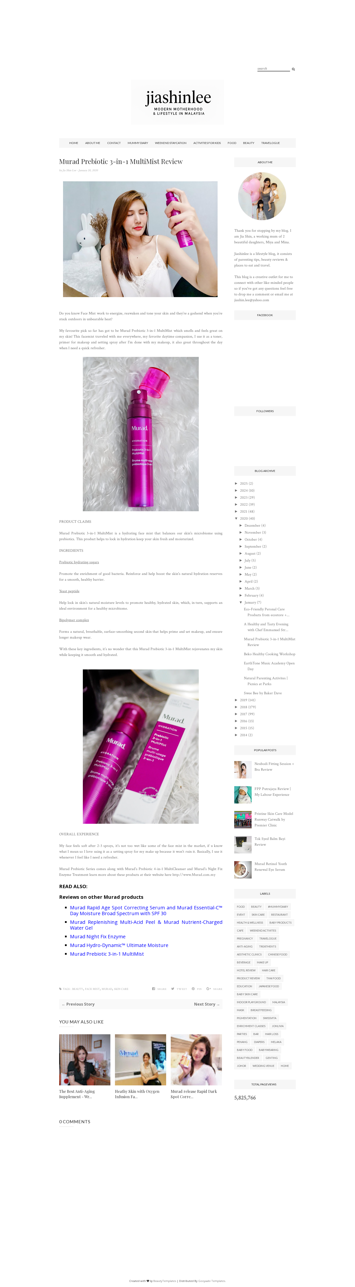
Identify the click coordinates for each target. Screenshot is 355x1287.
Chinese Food (277, 954)
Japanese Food (269, 986)
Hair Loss (271, 1033)
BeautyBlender (248, 1057)
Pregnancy (245, 938)
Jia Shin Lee (70, 170)
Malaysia (278, 1002)
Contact (114, 143)
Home (73, 143)
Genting (272, 1057)
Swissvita (269, 1018)
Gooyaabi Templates (211, 1281)
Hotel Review (246, 970)
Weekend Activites (263, 930)
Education (244, 986)
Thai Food (273, 978)
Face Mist (92, 989)
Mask (240, 1010)
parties (242, 1033)
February (251, 595)
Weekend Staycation (170, 143)
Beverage (243, 962)
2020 (244, 518)
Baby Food (244, 1049)
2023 (244, 497)
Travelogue (270, 143)
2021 (243, 511)
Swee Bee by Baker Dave (263, 693)
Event (241, 914)
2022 (244, 504)
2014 (243, 735)
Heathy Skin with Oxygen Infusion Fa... (137, 1094)
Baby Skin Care (247, 994)
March (250, 588)
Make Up (262, 962)
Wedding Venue (263, 1065)
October (251, 539)
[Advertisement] (177, 46)
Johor (241, 1065)
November (253, 532)
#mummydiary (278, 906)
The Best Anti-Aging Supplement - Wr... (77, 1094)
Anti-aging (245, 946)
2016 (243, 721)
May (248, 574)
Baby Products (280, 922)
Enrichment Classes (251, 1026)
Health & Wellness (250, 922)
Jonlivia (278, 1026)
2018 (243, 707)
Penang (242, 1041)
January (250, 602)
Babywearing (268, 1049)
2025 (244, 483)
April (249, 581)
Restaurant (279, 914)
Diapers (259, 1041)
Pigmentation (246, 1018)
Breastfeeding (261, 1010)
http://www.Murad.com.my (193, 874)
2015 (243, 728)
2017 (243, 714)
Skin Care (121, 989)
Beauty (248, 143)
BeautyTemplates (164, 1281)
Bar (256, 1033)
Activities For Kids (207, 143)
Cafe (240, 930)
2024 (244, 490)
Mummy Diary (138, 143)
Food (232, 143)
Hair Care (268, 970)
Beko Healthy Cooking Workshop (269, 654)
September (253, 546)
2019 (243, 700)
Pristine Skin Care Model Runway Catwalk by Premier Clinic (274, 819)
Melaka (276, 1041)
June (248, 567)
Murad (107, 989)
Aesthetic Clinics (249, 954)
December (252, 525)
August (250, 553)
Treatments (267, 946)
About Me (92, 143)
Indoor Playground (251, 1002)
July (247, 560)
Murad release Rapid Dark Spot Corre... (194, 1094)
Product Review (248, 978)
